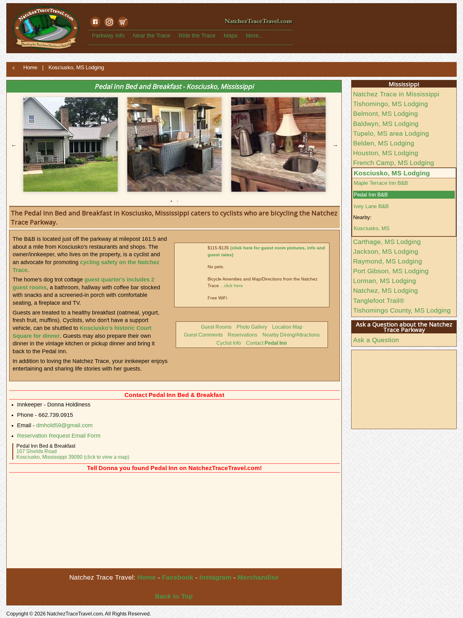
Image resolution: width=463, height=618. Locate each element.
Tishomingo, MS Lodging (390, 103)
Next (335, 144)
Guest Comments (203, 334)
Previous (14, 144)
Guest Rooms (216, 327)
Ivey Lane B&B (371, 206)
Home (146, 577)
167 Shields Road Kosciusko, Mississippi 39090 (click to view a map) (72, 454)
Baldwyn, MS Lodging (386, 123)
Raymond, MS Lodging (387, 261)
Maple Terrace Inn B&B (381, 183)
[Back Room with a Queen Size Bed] (70, 103)
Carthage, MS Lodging (387, 241)
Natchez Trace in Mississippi (396, 94)
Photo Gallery (252, 327)
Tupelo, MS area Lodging (391, 133)
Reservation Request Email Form (58, 436)
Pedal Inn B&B (371, 194)
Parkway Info (108, 35)
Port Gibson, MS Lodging (391, 271)
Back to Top (174, 596)
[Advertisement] (174, 521)
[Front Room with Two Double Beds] (174, 103)
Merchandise (258, 577)
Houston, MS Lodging (385, 152)
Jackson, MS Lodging (385, 251)
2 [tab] (177, 201)
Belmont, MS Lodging (385, 113)
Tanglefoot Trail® (378, 300)
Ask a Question (376, 339)
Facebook (177, 577)
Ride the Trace (197, 35)
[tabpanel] (70, 103)
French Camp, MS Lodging (393, 162)
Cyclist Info (228, 343)
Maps (230, 35)
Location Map (287, 327)
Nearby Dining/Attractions (291, 334)
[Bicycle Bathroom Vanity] (278, 103)
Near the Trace (151, 35)
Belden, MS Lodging (383, 143)
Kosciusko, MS (371, 228)
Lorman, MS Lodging (384, 280)
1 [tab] (171, 201)
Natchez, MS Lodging (385, 290)
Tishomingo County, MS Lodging (402, 310)
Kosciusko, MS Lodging (392, 173)
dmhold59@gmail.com (64, 425)
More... (254, 35)
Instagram (215, 577)
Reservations (242, 334)
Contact (266, 343)
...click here (231, 285)
